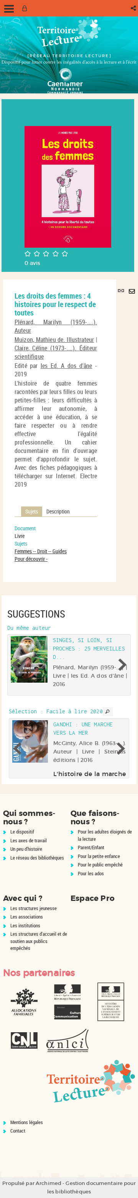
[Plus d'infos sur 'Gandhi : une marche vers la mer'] (30, 741)
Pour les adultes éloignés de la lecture (105, 835)
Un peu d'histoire (26, 848)
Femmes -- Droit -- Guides (41, 551)
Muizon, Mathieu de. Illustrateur (54, 339)
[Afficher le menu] (9, 8)
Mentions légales (26, 1122)
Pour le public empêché (100, 864)
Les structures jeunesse (33, 908)
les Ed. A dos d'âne (66, 365)
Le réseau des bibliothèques (37, 857)
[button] (134, 8)
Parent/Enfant (91, 847)
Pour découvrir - (31, 558)
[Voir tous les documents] (108, 711)
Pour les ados (91, 873)
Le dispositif (22, 831)
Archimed (48, 1183)
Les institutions (25, 925)
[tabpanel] (56, 544)
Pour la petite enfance (99, 856)
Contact (17, 1130)
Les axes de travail (28, 840)
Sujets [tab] (31, 511)
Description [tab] (58, 511)
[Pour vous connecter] (26, 8)
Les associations (26, 916)
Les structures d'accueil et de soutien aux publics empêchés (38, 940)
